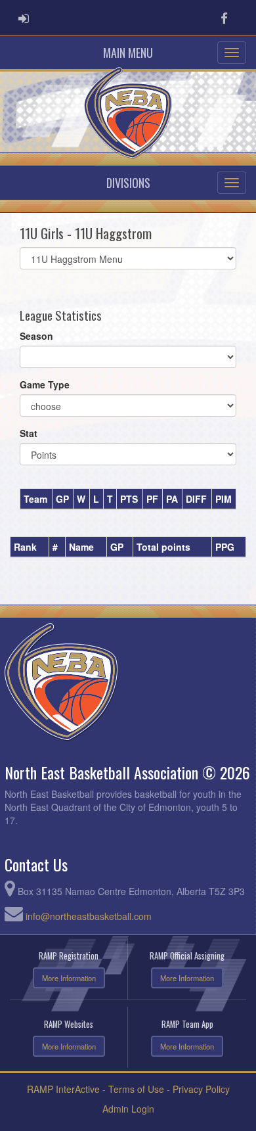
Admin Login (128, 1108)
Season (36, 335)
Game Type (45, 384)
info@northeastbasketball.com (89, 916)
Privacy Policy (201, 1089)
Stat (28, 433)
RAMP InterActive (63, 1089)
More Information (69, 978)
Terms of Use (136, 1089)
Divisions (128, 182)
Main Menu (128, 52)
